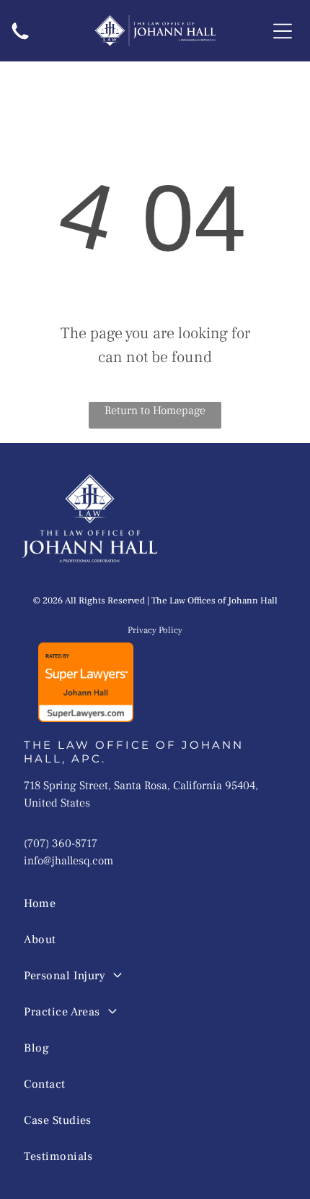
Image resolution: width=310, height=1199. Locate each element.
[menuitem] (142, 903)
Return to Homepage (155, 410)
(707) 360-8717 (60, 843)
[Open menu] (282, 31)
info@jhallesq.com (68, 861)
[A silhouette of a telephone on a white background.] (20, 41)
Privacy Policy (155, 630)
